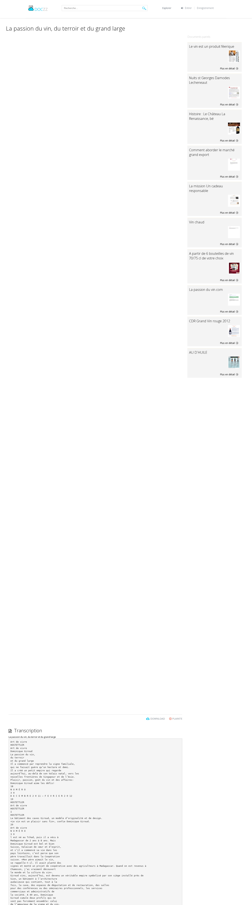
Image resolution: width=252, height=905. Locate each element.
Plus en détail (227, 68)
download (158, 718)
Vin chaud (196, 222)
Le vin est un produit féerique (211, 46)
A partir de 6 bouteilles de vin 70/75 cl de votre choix (211, 255)
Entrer (188, 8)
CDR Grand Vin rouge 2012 (209, 321)
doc (41, 9)
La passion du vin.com (206, 289)
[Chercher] (144, 8)
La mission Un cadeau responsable (206, 188)
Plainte (177, 718)
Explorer (166, 8)
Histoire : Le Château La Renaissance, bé (207, 116)
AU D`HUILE (198, 352)
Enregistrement (205, 8)
